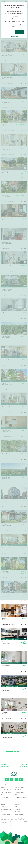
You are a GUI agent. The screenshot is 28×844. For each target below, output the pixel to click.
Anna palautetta (5, 766)
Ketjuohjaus (3, 787)
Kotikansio (17, 794)
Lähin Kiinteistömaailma (20, 787)
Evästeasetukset (18, 799)
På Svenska (4, 764)
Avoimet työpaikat (19, 814)
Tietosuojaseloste (4, 797)
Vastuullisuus (3, 794)
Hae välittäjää (18, 789)
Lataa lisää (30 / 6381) (13, 751)
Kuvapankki (3, 811)
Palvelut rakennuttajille (6, 792)
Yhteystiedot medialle (5, 814)
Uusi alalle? (17, 811)
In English (24, 764)
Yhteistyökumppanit (19, 792)
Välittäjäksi (17, 809)
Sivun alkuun (23, 766)
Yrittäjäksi (17, 806)
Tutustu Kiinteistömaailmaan (7, 789)
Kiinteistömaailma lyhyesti (6, 809)
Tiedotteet (3, 806)
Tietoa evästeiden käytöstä (20, 797)
